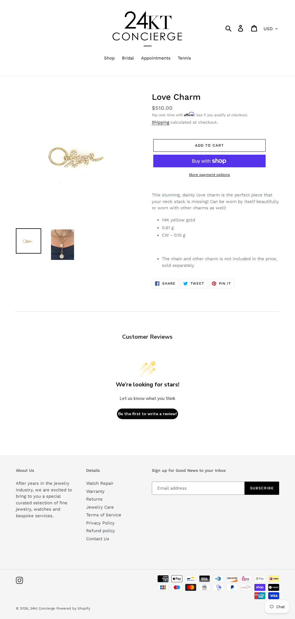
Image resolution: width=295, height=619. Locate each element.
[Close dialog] (202, 253)
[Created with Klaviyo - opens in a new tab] (147, 372)
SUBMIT (180, 346)
